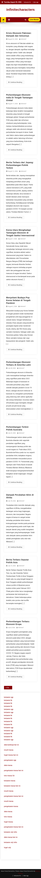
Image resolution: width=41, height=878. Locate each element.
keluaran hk (27, 2)
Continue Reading (16, 82)
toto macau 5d (9, 776)
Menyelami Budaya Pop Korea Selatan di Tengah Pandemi (18, 300)
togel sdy (7, 848)
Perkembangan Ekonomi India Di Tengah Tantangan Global (19, 97)
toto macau (8, 817)
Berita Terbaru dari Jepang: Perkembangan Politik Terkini (20, 165)
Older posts (9, 688)
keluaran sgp (8, 697)
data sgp (35, 2)
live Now (34, 20)
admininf (23, 39)
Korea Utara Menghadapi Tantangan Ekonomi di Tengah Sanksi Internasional (20, 233)
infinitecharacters (20, 9)
